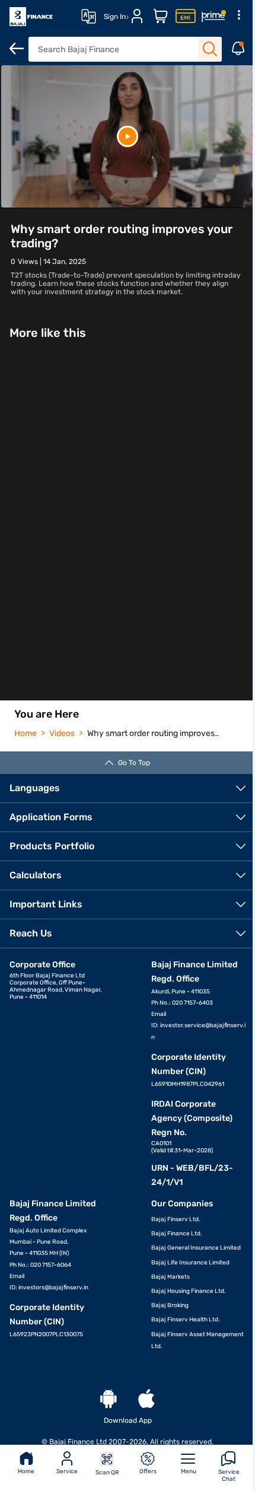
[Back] (16, 48)
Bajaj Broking (170, 1305)
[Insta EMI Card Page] (186, 16)
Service (67, 1471)
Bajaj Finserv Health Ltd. (185, 1319)
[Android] (108, 1399)
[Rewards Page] (213, 17)
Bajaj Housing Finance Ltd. (188, 1291)
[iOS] (146, 1399)
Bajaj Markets (170, 1276)
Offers (148, 1471)
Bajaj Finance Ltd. (176, 1233)
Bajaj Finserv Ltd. (175, 1219)
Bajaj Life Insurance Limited (190, 1262)
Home (26, 1471)
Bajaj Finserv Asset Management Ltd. (197, 1340)
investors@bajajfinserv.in (53, 1287)
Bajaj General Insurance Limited (196, 1247)
